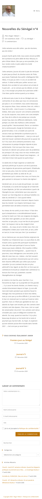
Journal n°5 (21, 354)
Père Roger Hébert (12, 36)
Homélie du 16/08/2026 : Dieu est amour (15, 476)
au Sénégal (29, 39)
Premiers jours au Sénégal (21, 340)
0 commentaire (11, 41)
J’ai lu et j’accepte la (22, 428)
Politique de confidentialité (29, 428)
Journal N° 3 (21, 368)
